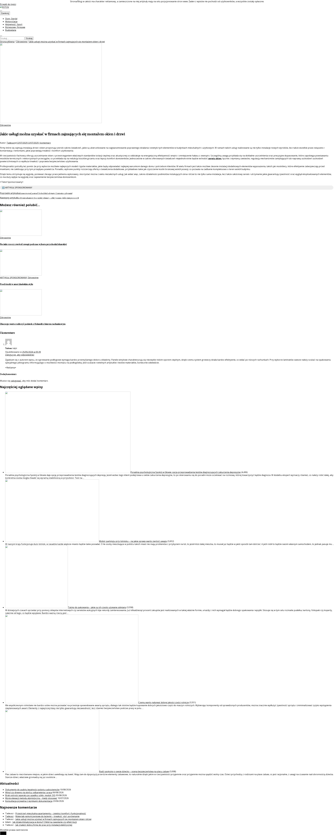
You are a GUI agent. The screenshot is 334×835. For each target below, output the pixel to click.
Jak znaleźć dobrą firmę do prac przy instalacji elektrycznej (43, 825)
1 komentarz (44, 142)
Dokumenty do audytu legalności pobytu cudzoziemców (32, 789)
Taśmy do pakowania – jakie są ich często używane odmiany (97, 607)
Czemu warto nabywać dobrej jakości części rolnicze (163, 702)
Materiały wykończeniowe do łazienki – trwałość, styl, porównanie (47, 816)
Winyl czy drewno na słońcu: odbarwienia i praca (28, 792)
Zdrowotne (5, 125)
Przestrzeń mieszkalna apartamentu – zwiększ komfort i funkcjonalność (50, 813)
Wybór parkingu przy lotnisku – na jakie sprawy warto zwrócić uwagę (133, 541)
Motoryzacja (11, 21)
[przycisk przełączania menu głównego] (1, 10)
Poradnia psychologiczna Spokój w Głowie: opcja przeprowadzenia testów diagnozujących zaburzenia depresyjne (185, 472)
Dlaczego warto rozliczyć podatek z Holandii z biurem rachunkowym (32, 324)
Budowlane (10, 30)
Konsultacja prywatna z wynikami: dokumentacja (28, 801)
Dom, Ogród (11, 18)
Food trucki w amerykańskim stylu (16, 284)
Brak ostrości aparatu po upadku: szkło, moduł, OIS (30, 795)
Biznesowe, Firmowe (15, 27)
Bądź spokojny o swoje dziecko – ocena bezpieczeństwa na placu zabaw (134, 771)
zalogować (16, 380)
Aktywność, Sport (13, 24)
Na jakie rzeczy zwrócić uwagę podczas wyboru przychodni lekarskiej (33, 244)
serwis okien (214, 158)
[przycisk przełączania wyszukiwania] (1, 35)
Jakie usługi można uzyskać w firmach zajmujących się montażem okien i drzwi (53, 819)
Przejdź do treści (8, 4)
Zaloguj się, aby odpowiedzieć (19, 354)
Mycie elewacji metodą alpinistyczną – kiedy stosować (31, 798)
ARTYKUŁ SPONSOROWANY (13, 277)
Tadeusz (11, 142)
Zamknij (5, 13)
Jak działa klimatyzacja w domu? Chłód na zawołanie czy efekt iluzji (45, 822)
